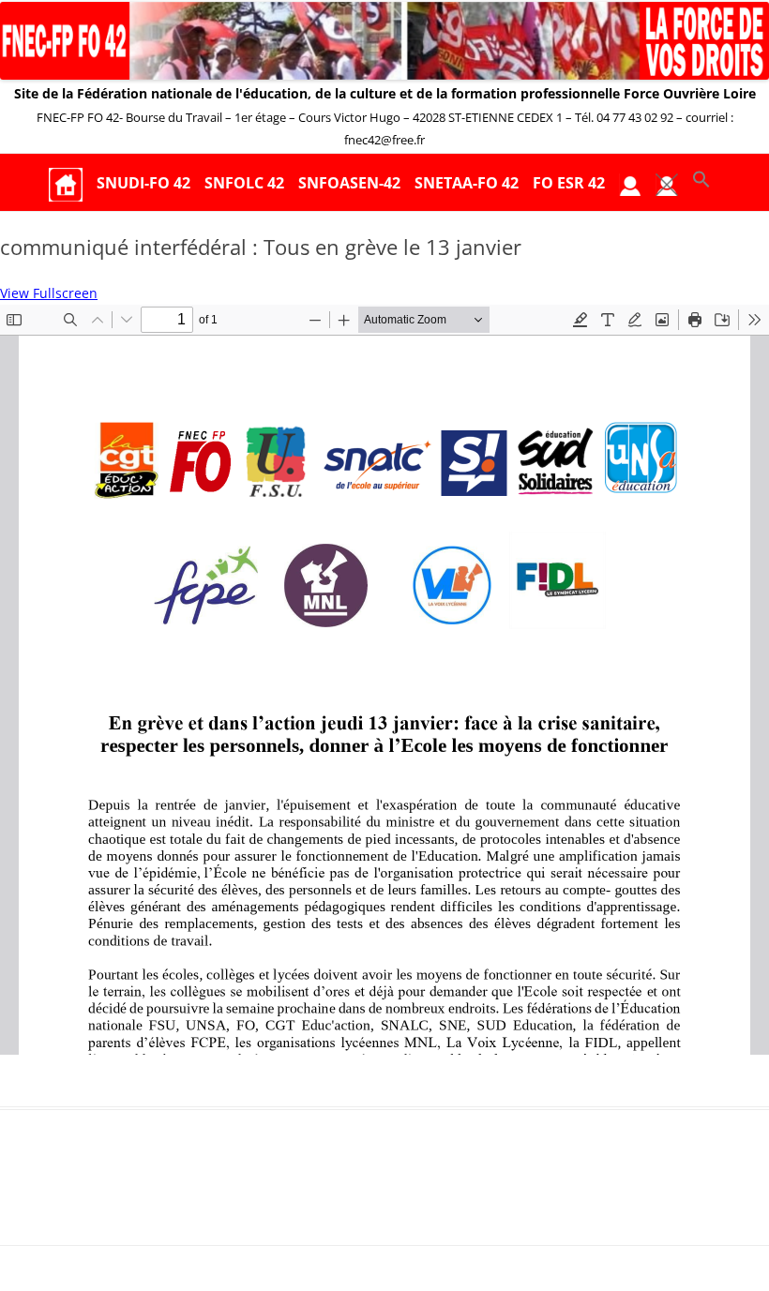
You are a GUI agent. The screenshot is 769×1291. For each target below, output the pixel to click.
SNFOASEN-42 (349, 183)
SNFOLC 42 (244, 183)
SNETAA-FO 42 (467, 183)
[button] (701, 183)
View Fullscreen (49, 293)
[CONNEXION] (630, 183)
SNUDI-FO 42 (143, 183)
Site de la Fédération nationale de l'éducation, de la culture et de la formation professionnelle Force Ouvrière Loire (385, 93)
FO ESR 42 (569, 183)
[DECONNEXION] (667, 183)
